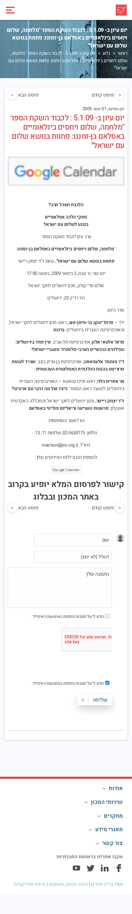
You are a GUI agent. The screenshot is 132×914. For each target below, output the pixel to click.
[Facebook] (119, 871)
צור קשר (112, 843)
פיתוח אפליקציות (29, 884)
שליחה (100, 700)
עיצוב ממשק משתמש (68, 884)
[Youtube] (76, 871)
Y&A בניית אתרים (107, 884)
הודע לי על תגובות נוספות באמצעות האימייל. (68, 616)
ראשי (122, 53)
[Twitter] (91, 871)
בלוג (106, 53)
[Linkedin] (105, 871)
